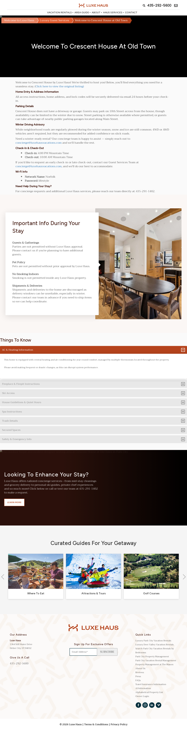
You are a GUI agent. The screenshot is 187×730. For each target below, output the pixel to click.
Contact (131, 12)
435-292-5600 (19, 663)
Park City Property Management (152, 656)
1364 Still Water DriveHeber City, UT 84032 (21, 646)
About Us (140, 668)
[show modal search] (143, 5)
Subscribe (107, 651)
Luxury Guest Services (54, 20)
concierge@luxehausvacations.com (38, 142)
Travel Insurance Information (150, 684)
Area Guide (81, 12)
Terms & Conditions (96, 724)
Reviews (139, 672)
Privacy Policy (119, 724)
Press (138, 676)
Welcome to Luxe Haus (19, 20)
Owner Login (142, 696)
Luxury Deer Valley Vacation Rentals (154, 645)
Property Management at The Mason (154, 664)
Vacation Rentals (59, 12)
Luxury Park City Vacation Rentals (153, 641)
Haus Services (112, 12)
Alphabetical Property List (149, 692)
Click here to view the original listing (59, 86)
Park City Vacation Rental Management (155, 660)
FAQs (138, 680)
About (96, 12)
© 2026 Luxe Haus (71, 724)
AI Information (143, 688)
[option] (36, 576)
